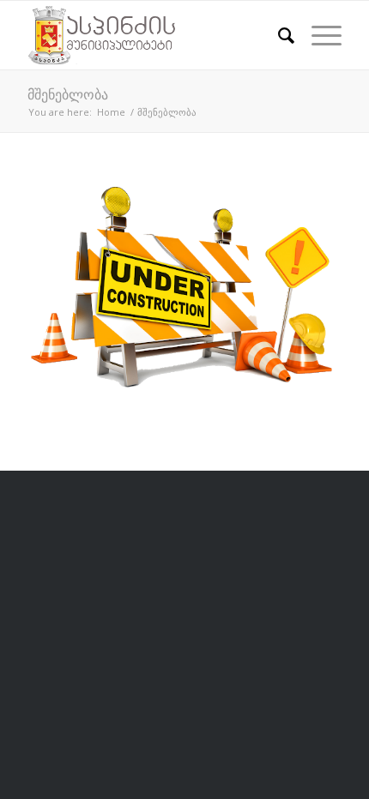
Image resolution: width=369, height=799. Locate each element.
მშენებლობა (67, 94)
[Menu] (318, 35)
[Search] (277, 35)
